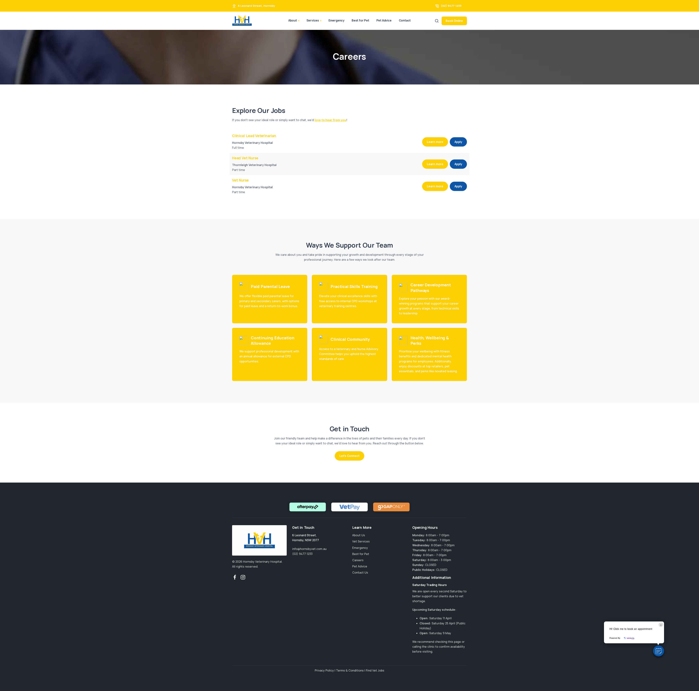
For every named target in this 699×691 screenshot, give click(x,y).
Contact (405, 20)
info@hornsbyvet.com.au (309, 549)
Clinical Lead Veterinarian (254, 135)
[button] (658, 650)
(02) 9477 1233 (451, 6)
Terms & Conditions (350, 670)
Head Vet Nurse (245, 158)
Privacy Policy (324, 670)
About (292, 20)
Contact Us (360, 572)
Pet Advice (384, 20)
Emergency (336, 20)
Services (313, 20)
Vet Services (361, 541)
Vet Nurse (240, 180)
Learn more (435, 142)
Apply (458, 142)
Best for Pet (360, 20)
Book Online (454, 21)
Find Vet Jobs (375, 670)
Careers (358, 560)
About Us (358, 535)
